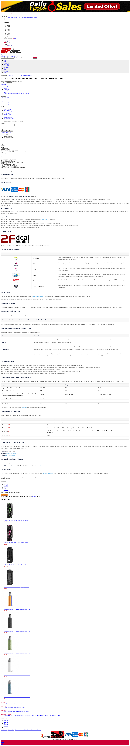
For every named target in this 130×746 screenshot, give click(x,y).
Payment (6, 715)
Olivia (2, 743)
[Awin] (46, 738)
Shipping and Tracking (9, 118)
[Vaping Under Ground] (57, 738)
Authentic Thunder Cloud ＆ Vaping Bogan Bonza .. (16, 520)
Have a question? (5, 97)
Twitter (5, 723)
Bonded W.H (7, 63)
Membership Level (23, 715)
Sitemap (39, 730)
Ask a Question (7, 109)
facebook (6, 86)
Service (2, 742)
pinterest (6, 90)
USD (15, 38)
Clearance (6, 71)
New (5, 60)
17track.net (105, 388)
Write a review (4, 84)
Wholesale (26, 711)
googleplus (6, 89)
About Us (6, 703)
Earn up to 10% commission (10, 711)
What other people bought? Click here (10, 56)
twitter (5, 88)
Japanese (23, 17)
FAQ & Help (7, 113)
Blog (5, 72)
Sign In (5, 13)
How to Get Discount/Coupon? (52, 715)
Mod (13, 75)
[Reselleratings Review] (88, 738)
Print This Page (7, 114)
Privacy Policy (14, 707)
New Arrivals (4, 730)
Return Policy (21, 707)
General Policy (7, 707)
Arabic (27, 17)
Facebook (6, 720)
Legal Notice (20, 711)
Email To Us (7, 110)
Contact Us (11, 703)
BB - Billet (6, 67)
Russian (35, 17)
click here (34, 496)
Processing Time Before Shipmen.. (36, 715)
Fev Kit (5, 68)
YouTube (6, 726)
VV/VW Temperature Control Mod (23, 75)
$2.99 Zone (6, 69)
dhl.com (8, 453)
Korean (19, 17)
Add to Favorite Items (6, 132)
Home (9, 75)
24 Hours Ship (11, 730)
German (8, 17)
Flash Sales (6, 64)
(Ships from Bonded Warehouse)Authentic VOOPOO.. (17, 609)
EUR (9, 41)
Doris (2, 740)
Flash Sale (17, 730)
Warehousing (17, 703)
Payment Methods (8, 112)
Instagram (6, 722)
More (5, 92)
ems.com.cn (13, 453)
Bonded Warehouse (32, 730)
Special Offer (7, 65)
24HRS (5, 61)
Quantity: (3, 123)
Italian (15, 17)
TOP (2, 744)
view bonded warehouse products (51, 463)
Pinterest (6, 724)
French (12, 17)
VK (4, 727)
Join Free (11, 13)
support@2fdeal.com (45, 219)
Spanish (31, 17)
